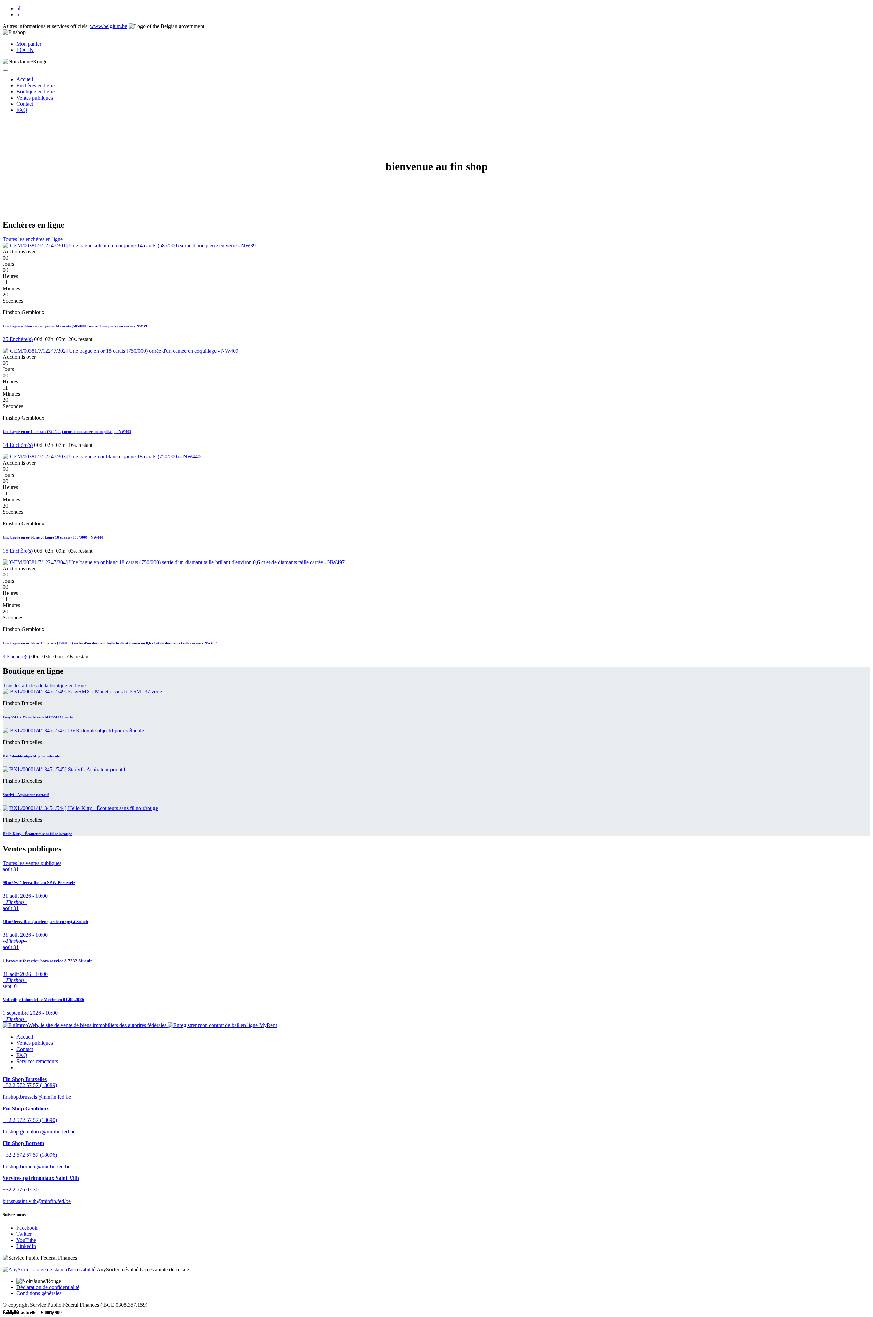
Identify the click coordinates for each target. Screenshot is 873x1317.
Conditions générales (38, 1293)
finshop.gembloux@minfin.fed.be (39, 1132)
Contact (24, 1049)
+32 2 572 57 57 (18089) (30, 1085)
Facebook (27, 1228)
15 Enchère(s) (18, 551)
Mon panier (28, 44)
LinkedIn (26, 1246)
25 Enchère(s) (18, 339)
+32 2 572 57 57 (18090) (30, 1120)
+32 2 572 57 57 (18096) (30, 1155)
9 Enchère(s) (16, 656)
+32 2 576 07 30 (21, 1189)
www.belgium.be (108, 26)
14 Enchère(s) (18, 445)
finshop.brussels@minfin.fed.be (37, 1097)
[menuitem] (24, 79)
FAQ (21, 1055)
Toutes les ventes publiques (32, 863)
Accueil (24, 1037)
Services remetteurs (37, 1061)
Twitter (24, 1234)
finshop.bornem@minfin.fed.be (36, 1166)
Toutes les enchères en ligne (33, 239)
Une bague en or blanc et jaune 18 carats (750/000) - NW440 (53, 537)
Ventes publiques (34, 1043)
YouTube (26, 1240)
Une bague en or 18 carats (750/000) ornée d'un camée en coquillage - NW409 (67, 431)
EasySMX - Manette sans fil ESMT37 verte (38, 717)
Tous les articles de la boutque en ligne (44, 685)
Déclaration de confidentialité (47, 1287)
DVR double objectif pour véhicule (31, 756)
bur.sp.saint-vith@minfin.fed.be (37, 1201)
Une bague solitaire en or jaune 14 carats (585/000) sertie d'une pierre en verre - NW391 (76, 326)
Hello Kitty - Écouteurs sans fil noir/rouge (37, 834)
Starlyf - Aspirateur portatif (26, 795)
